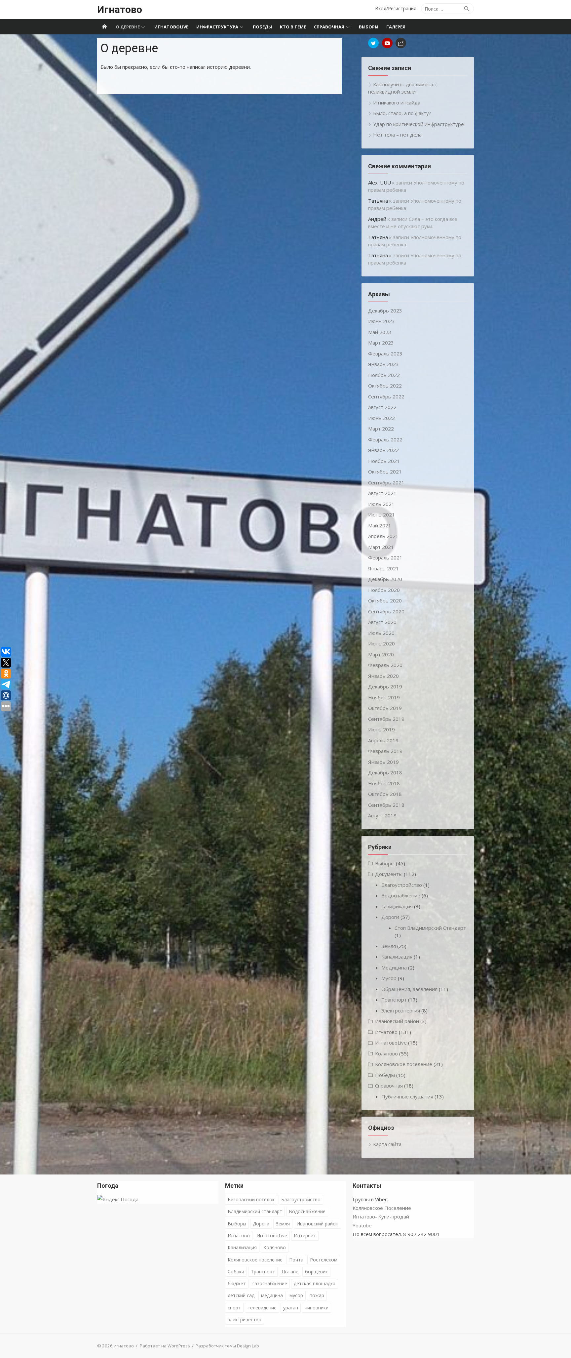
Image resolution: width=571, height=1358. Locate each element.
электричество (244, 1319)
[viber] (401, 43)
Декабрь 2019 (385, 686)
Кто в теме (293, 27)
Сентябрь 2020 (386, 611)
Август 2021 (382, 493)
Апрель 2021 (383, 536)
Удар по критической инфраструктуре (418, 124)
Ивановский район (397, 1021)
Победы (262, 27)
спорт (234, 1307)
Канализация (396, 956)
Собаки (236, 1271)
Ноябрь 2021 (384, 461)
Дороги (390, 917)
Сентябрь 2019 (386, 719)
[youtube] (387, 43)
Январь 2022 (383, 450)
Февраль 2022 (385, 439)
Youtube (362, 1225)
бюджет (237, 1283)
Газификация (397, 906)
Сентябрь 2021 (386, 482)
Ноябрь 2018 (384, 783)
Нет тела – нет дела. (398, 134)
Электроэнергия (400, 1010)
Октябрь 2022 (385, 385)
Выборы (368, 27)
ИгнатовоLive (171, 27)
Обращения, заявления (409, 989)
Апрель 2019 (383, 740)
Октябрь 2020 (385, 600)
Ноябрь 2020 (384, 590)
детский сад (241, 1295)
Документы (388, 874)
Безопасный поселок (251, 1199)
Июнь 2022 (381, 418)
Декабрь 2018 (385, 772)
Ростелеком (323, 1259)
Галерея (395, 27)
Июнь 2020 (381, 643)
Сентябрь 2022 (386, 396)
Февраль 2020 (385, 665)
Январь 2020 (383, 676)
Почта (296, 1259)
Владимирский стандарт (255, 1211)
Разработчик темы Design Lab (227, 1346)
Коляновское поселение (403, 1064)
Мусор (389, 978)
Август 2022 (382, 407)
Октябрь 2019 (385, 708)
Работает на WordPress (165, 1346)
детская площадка (314, 1283)
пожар (317, 1295)
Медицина (394, 967)
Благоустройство (401, 885)
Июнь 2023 (381, 321)
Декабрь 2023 (385, 310)
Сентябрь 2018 (386, 805)
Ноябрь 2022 (384, 375)
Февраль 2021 (385, 557)
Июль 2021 (381, 504)
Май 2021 (379, 525)
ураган (290, 1307)
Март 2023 (381, 342)
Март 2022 (381, 428)
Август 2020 (382, 622)
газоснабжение (269, 1283)
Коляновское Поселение (382, 1208)
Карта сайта (387, 1144)
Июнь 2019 (381, 729)
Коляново (386, 1053)
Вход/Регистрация (395, 8)
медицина (272, 1295)
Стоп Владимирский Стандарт (430, 928)
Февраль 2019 (385, 751)
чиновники (316, 1307)
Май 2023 (379, 332)
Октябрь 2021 (385, 471)
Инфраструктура (217, 27)
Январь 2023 (383, 364)
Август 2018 (382, 815)
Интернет (305, 1235)
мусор (296, 1295)
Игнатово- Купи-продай (381, 1216)
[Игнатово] (104, 26)
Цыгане (290, 1271)
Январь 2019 (383, 762)
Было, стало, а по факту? (402, 113)
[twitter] (373, 43)
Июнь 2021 (381, 514)
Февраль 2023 (385, 353)
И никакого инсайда (396, 102)
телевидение (262, 1307)
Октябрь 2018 (385, 794)
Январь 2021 (383, 568)
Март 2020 (381, 654)
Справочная (329, 27)
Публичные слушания (407, 1096)
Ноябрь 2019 (384, 697)
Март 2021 (381, 547)
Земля (388, 946)
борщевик (316, 1271)
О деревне (128, 27)
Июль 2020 (381, 633)
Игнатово (119, 9)
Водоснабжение (400, 895)
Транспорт (394, 999)
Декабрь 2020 (385, 579)
